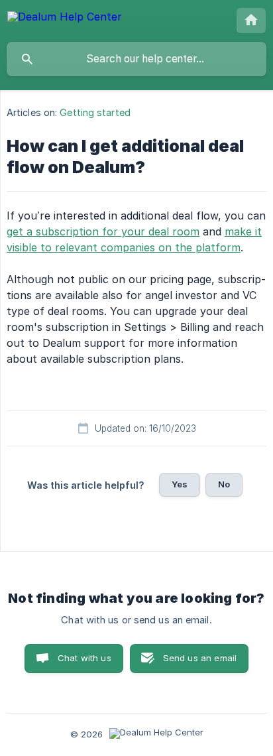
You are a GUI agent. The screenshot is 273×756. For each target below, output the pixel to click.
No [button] (224, 484)
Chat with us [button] (84, 658)
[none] (64, 19)
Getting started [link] (95, 112)
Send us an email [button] (200, 658)
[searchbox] (136, 59)
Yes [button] (180, 484)
